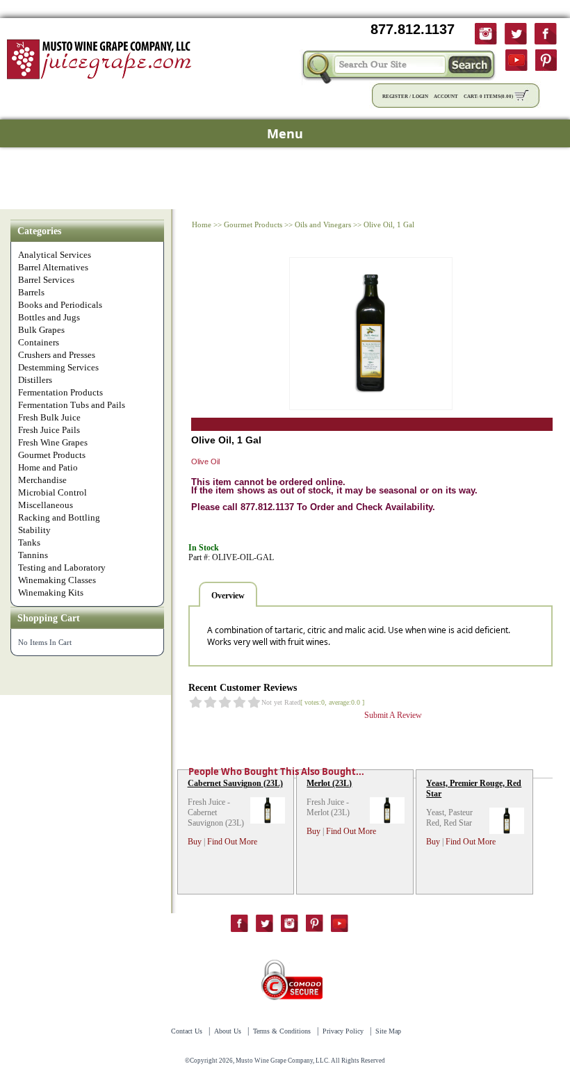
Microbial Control (52, 492)
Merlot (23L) (329, 783)
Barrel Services (46, 280)
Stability (34, 530)
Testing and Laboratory (62, 567)
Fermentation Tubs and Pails (71, 405)
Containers (38, 342)
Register (395, 96)
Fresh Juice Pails (49, 430)
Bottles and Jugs (49, 317)
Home (201, 224)
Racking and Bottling (59, 517)
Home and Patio (48, 467)
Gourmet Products (52, 455)
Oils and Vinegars (323, 224)
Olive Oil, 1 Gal (389, 224)
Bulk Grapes (41, 330)
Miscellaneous (45, 505)
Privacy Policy (343, 1031)
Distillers (35, 380)
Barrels (31, 292)
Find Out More (232, 842)
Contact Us (186, 1031)
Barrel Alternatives (53, 267)
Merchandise (42, 480)
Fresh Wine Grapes (53, 442)
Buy (195, 842)
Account (446, 96)
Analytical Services (54, 255)
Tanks (29, 542)
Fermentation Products (60, 392)
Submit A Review (393, 715)
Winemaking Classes (57, 580)
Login (420, 96)
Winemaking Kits (50, 592)
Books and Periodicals (60, 305)
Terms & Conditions (282, 1031)
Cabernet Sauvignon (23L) (235, 783)
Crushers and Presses (56, 355)
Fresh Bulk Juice (49, 417)
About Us (227, 1031)
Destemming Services (58, 367)
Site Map (388, 1031)
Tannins (33, 555)
